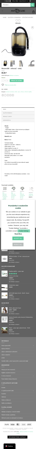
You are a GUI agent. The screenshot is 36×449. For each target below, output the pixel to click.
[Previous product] (19, 20)
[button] (20, 1)
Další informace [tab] (7, 112)
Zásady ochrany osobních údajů (23, 428)
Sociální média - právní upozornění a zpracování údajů (15, 361)
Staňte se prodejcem (7, 403)
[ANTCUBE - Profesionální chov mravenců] (18, 11)
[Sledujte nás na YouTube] (10, 1)
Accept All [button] (18, 238)
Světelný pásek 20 (31, 195)
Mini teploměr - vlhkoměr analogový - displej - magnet (4, 196)
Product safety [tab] (7, 116)
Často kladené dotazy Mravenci (9, 379)
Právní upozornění (6, 345)
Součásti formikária (14, 17)
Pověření (4, 393)
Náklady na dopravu (14, 75)
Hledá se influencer (6, 400)
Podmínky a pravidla (15, 429)
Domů (4, 17)
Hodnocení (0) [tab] (6, 120)
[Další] (31, 42)
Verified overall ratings (13, 275)
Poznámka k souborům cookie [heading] (18, 207)
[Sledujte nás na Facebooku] (5, 1)
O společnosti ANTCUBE (8, 390)
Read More (18, 234)
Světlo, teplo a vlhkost (19, 91)
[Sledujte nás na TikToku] (7, 1)
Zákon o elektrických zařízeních (9, 351)
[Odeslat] (32, 5)
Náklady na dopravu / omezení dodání (11, 411)
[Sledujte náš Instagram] (6, 1)
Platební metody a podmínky (8, 414)
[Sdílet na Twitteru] (8, 95)
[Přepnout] (33, 346)
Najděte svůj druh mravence (8, 372)
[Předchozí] (4, 42)
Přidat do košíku (16, 80)
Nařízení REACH (6, 348)
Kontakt (3, 387)
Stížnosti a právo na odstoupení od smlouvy (12, 418)
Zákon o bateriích (6, 354)
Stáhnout (4, 396)
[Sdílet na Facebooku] (5, 95)
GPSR (3, 357)
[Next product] (17, 20)
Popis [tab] (4, 109)
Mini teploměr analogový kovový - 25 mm (22, 195)
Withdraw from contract (17, 437)
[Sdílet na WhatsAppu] (3, 95)
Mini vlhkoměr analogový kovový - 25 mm (13, 195)
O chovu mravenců (6, 375)
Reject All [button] (18, 244)
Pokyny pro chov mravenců (8, 369)
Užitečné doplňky (27, 17)
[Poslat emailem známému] (10, 95)
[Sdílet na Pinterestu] (13, 95)
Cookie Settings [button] (23, 231)
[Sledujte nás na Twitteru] (9, 1)
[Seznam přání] (30, 1)
